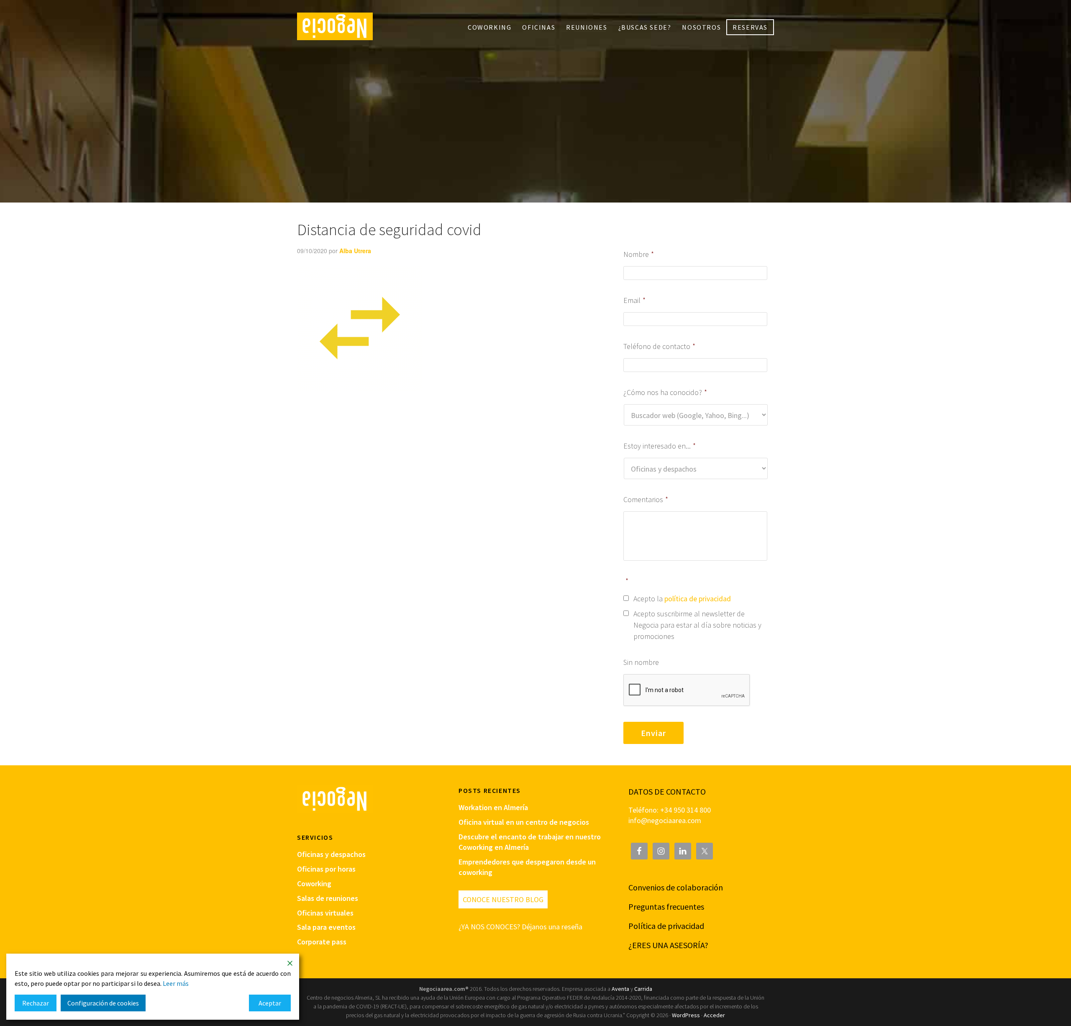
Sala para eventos (326, 927)
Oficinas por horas (326, 869)
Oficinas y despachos (331, 854)
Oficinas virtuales (325, 913)
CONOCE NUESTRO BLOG (503, 899)
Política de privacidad (666, 926)
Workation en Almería (493, 807)
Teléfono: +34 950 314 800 (669, 810)
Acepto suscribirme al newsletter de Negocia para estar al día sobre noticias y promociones (697, 625)
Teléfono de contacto (659, 346)
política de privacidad (697, 598)
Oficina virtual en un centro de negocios (524, 822)
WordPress (686, 1015)
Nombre (638, 254)
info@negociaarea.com (664, 820)
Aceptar (270, 1003)
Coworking (314, 883)
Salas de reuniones (327, 898)
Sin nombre (641, 662)
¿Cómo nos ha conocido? (665, 392)
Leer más (176, 983)
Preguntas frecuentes (666, 906)
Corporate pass (321, 941)
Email (634, 300)
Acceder (714, 1015)
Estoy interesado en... (659, 446)
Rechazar (35, 1003)
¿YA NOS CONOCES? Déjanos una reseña (520, 926)
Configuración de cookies (103, 1003)
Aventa (620, 989)
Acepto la (682, 598)
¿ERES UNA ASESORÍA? (668, 945)
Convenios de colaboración (675, 887)
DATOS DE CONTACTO (667, 791)
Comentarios (645, 499)
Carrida (643, 989)
